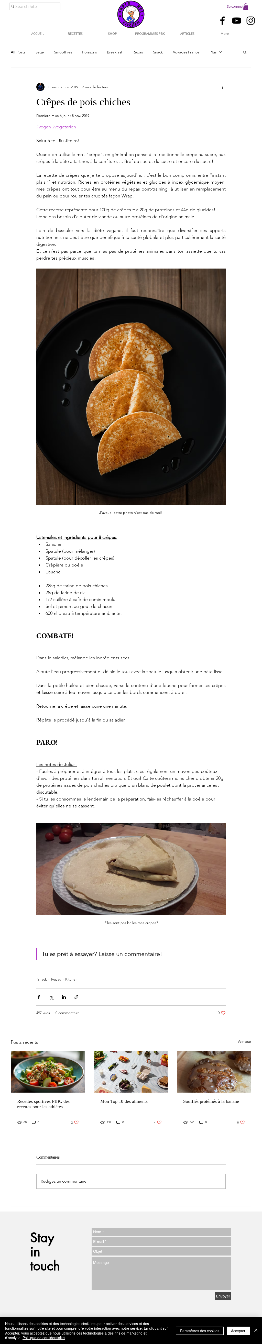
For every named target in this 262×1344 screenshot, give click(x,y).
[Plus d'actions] (223, 87)
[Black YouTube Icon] (236, 20)
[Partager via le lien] (76, 997)
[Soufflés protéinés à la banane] (214, 1072)
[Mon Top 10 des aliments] (131, 1072)
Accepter (238, 1330)
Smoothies (63, 52)
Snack (158, 52)
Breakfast (114, 52)
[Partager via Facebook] (38, 997)
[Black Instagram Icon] (250, 20)
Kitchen (71, 979)
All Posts (18, 52)
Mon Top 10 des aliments (124, 1101)
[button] (245, 6)
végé (40, 52)
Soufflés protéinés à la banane (211, 1101)
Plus (213, 52)
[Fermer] (256, 1330)
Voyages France (186, 52)
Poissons (89, 52)
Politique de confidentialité (44, 1337)
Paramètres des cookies (199, 1330)
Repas (138, 52)
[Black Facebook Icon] (222, 20)
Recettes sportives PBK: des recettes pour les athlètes (43, 1104)
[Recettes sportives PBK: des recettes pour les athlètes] (48, 1072)
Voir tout (244, 1041)
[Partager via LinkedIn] (63, 997)
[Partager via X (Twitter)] (51, 997)
